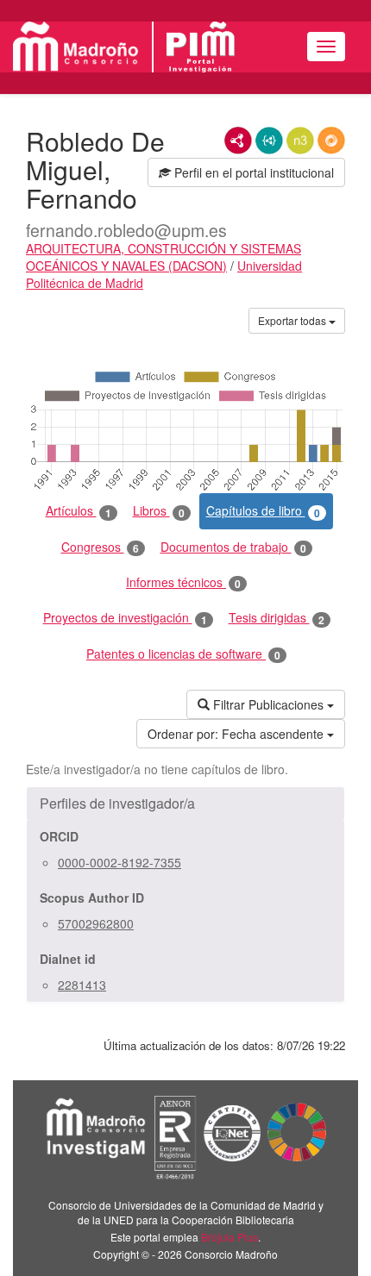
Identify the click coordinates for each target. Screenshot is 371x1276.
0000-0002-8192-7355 (119, 862)
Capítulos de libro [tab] (263, 511)
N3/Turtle (300, 140)
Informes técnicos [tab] (183, 582)
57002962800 (96, 923)
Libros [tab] (159, 511)
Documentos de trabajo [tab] (233, 547)
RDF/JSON (331, 140)
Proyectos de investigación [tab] (125, 618)
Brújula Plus (229, 1236)
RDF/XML (238, 140)
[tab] (185, 803)
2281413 (82, 984)
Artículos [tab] (78, 511)
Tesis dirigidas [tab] (276, 618)
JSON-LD (269, 140)
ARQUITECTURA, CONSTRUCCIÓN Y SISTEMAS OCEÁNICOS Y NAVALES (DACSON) (163, 257)
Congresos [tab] (100, 547)
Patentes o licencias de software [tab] (183, 654)
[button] (185, 803)
